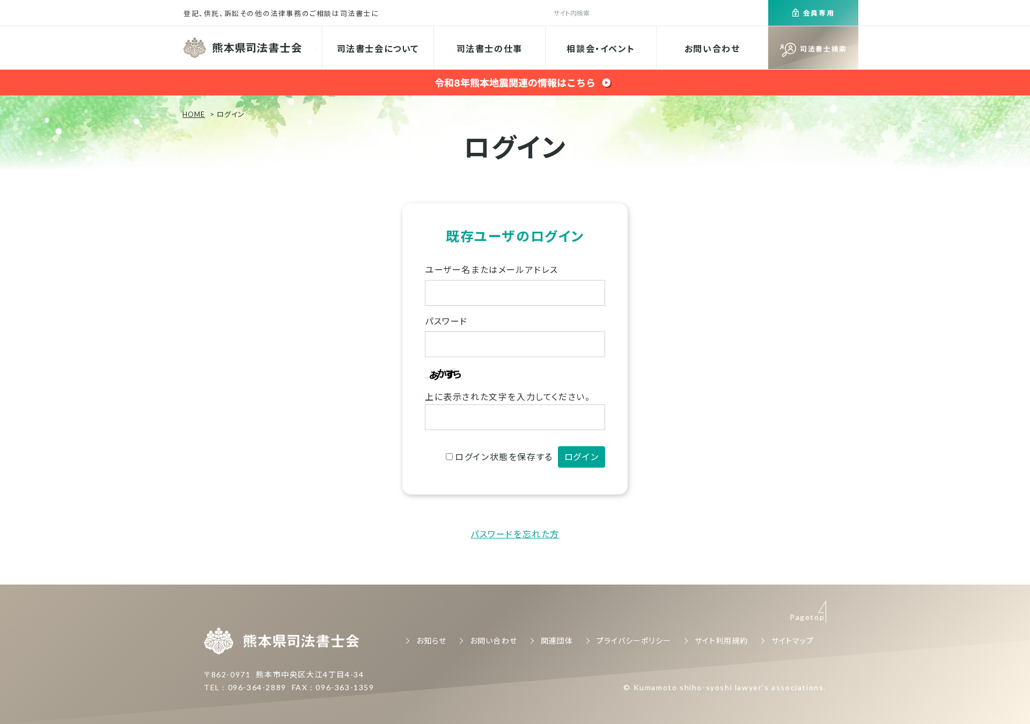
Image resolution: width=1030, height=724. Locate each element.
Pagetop (807, 617)
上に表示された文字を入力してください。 (507, 396)
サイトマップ (792, 640)
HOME (193, 114)
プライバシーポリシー (634, 640)
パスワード (446, 321)
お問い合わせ (712, 48)
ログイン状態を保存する (504, 457)
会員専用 (818, 13)
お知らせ (431, 640)
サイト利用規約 (721, 640)
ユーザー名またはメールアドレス (491, 269)
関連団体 (557, 640)
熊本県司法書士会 (244, 47)
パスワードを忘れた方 (515, 534)
